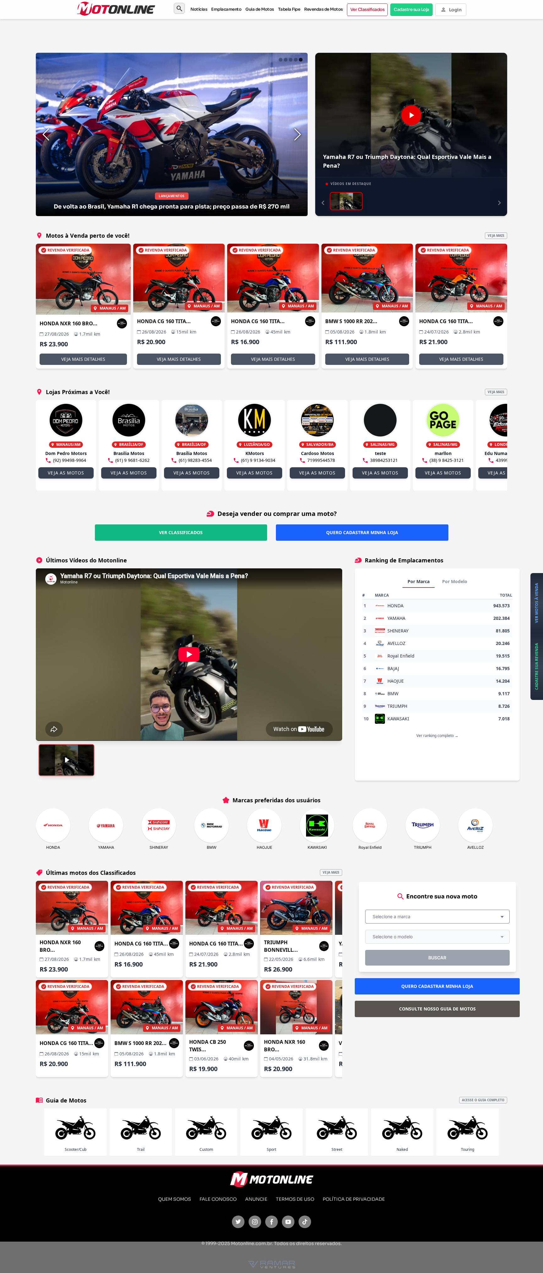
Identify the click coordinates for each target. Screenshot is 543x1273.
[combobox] (437, 917)
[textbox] (393, 916)
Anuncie (256, 1199)
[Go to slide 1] (280, 60)
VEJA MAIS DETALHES (83, 359)
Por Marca (419, 581)
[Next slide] (298, 134)
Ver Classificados (367, 9)
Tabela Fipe (289, 9)
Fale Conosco (218, 1199)
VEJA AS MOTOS (66, 473)
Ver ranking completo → (437, 735)
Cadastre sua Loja (411, 9)
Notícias (198, 9)
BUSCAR (437, 957)
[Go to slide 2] (286, 60)
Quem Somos (174, 1199)
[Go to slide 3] (291, 60)
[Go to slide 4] (296, 60)
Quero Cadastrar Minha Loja (362, 532)
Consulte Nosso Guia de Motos (437, 1009)
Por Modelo (454, 581)
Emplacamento (226, 9)
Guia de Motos (259, 9)
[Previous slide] (46, 134)
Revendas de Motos (323, 9)
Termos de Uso (295, 1199)
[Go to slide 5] (301, 60)
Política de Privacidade (354, 1199)
